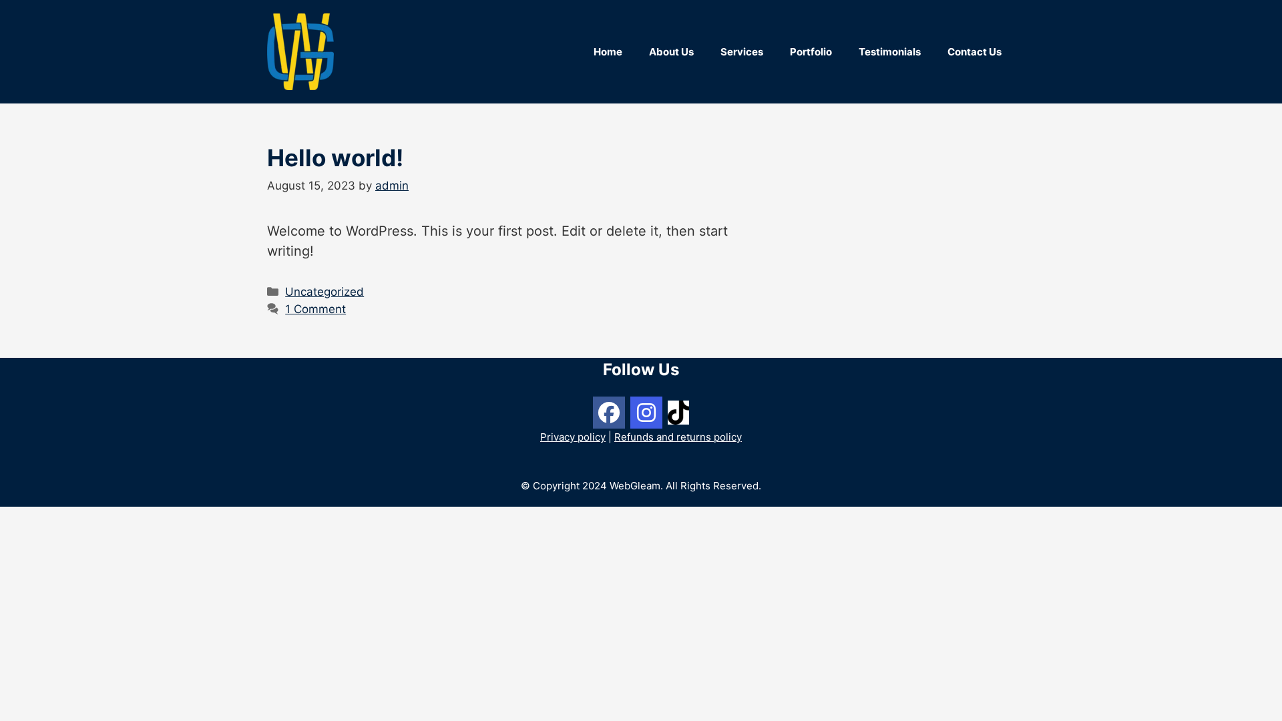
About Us (671, 51)
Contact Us (974, 51)
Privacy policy (573, 437)
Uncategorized (324, 291)
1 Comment (315, 309)
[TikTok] (678, 411)
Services (741, 51)
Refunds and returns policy (678, 437)
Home (608, 51)
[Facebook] (609, 413)
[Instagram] (646, 413)
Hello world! (335, 158)
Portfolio (811, 51)
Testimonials (890, 51)
